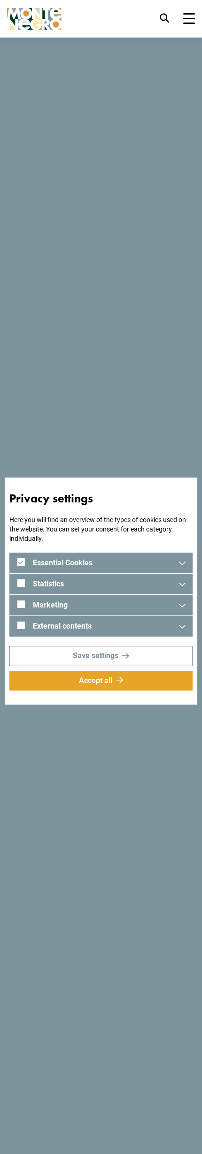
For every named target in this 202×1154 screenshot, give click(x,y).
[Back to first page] (34, 19)
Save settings (95, 655)
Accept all (95, 680)
